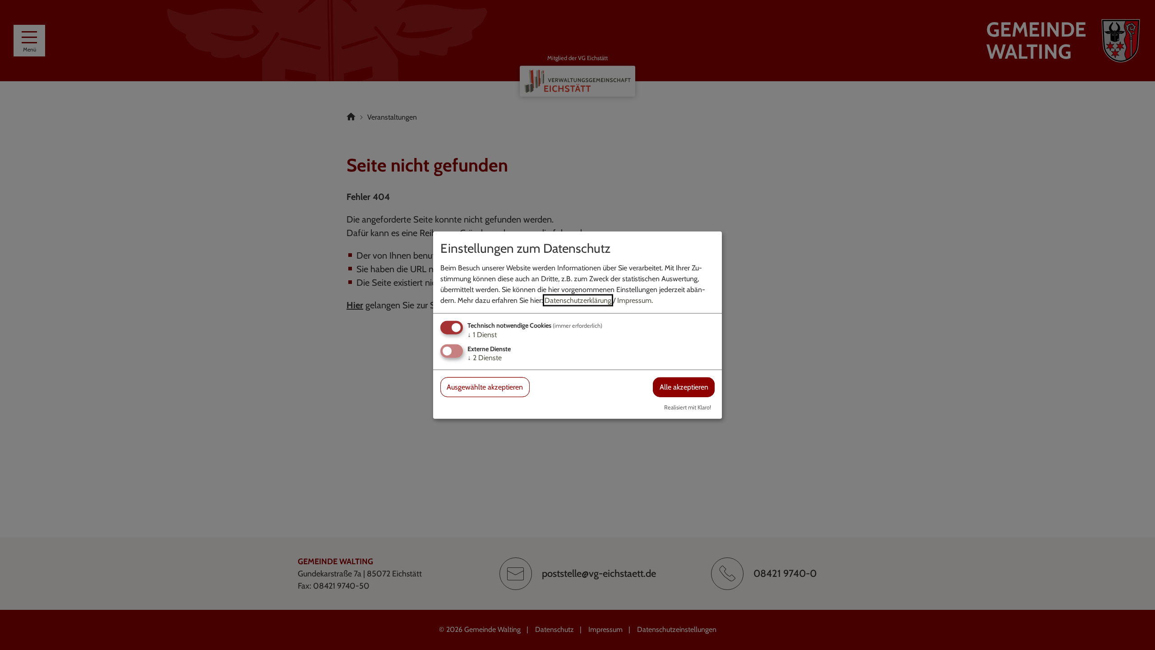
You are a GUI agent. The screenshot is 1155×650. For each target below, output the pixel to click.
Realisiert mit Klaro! (687, 407)
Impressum (634, 300)
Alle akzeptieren (684, 387)
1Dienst (482, 334)
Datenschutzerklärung (578, 300)
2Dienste (484, 357)
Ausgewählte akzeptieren (485, 387)
